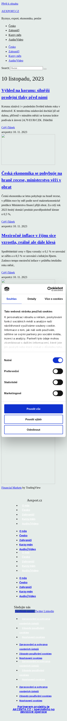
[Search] (45, 69)
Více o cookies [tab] (54, 298)
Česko (12, 25)
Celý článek (8, 127)
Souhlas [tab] (11, 298)
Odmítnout (33, 429)
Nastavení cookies (33, 637)
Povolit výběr (33, 419)
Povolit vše (33, 408)
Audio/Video (16, 39)
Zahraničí (14, 30)
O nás (25, 505)
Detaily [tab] (32, 298)
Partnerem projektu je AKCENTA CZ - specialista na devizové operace (33, 709)
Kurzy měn (15, 34)
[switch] (58, 371)
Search (5, 68)
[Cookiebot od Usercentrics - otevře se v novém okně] (48, 289)
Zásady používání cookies (35, 653)
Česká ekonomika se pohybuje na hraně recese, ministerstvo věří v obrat (31, 180)
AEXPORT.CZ (10, 11)
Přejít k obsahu (9, 3)
